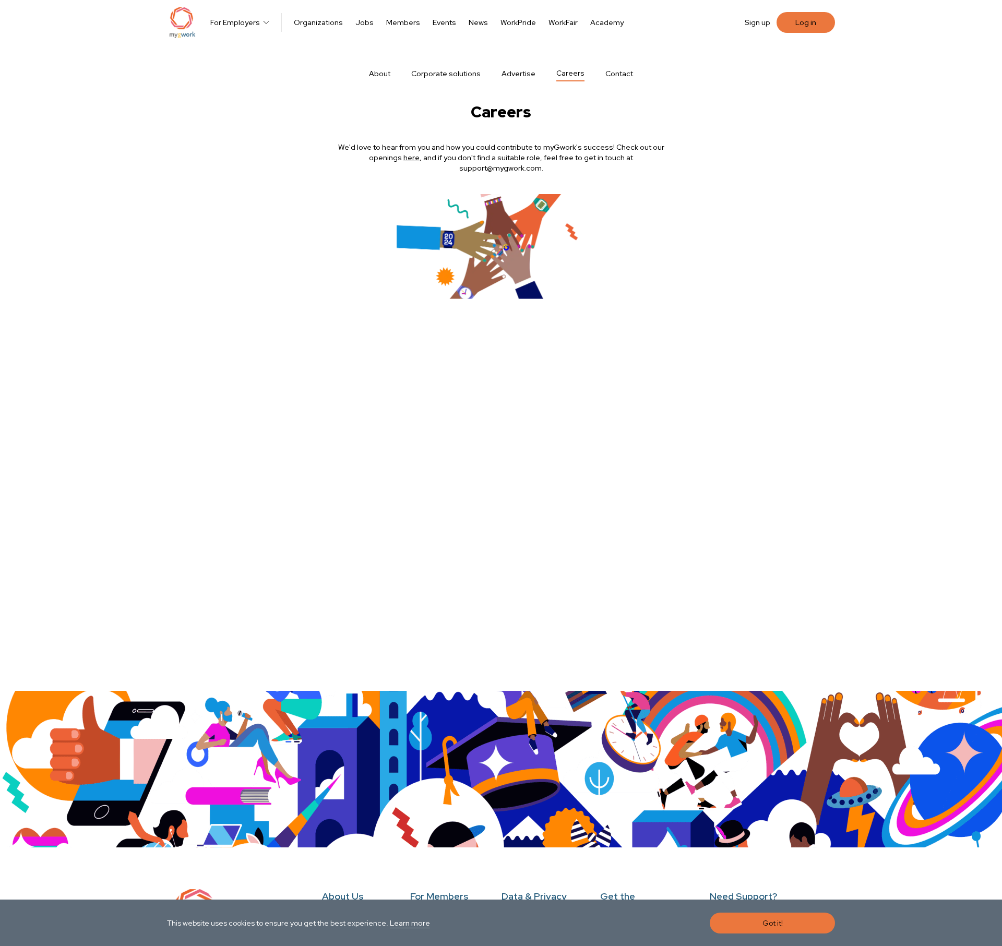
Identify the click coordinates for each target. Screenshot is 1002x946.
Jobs (364, 22)
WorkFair (563, 22)
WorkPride (518, 22)
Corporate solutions (446, 73)
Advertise (518, 73)
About (379, 73)
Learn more (410, 923)
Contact (619, 73)
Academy (607, 22)
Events (444, 22)
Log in (805, 22)
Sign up (757, 22)
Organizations (318, 22)
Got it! (772, 923)
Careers (570, 73)
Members (403, 22)
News (478, 22)
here (411, 157)
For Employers (235, 22)
